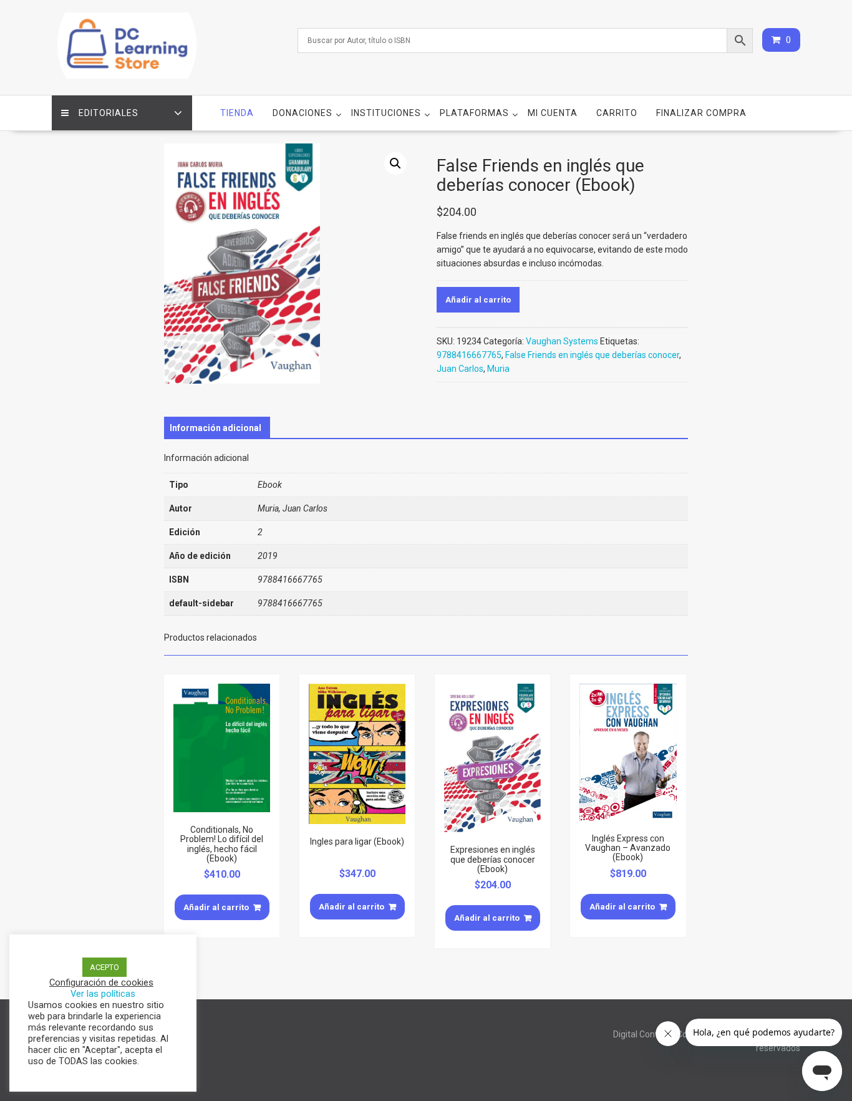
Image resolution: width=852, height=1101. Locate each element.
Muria (498, 369)
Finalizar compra (701, 113)
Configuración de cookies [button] (101, 982)
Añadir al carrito (478, 299)
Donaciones (302, 113)
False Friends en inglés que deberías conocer (592, 355)
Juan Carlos (460, 369)
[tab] (215, 428)
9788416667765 (469, 355)
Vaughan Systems (562, 341)
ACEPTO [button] (104, 967)
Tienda (237, 113)
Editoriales (108, 113)
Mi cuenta (553, 113)
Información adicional (215, 428)
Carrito (616, 113)
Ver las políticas (102, 993)
